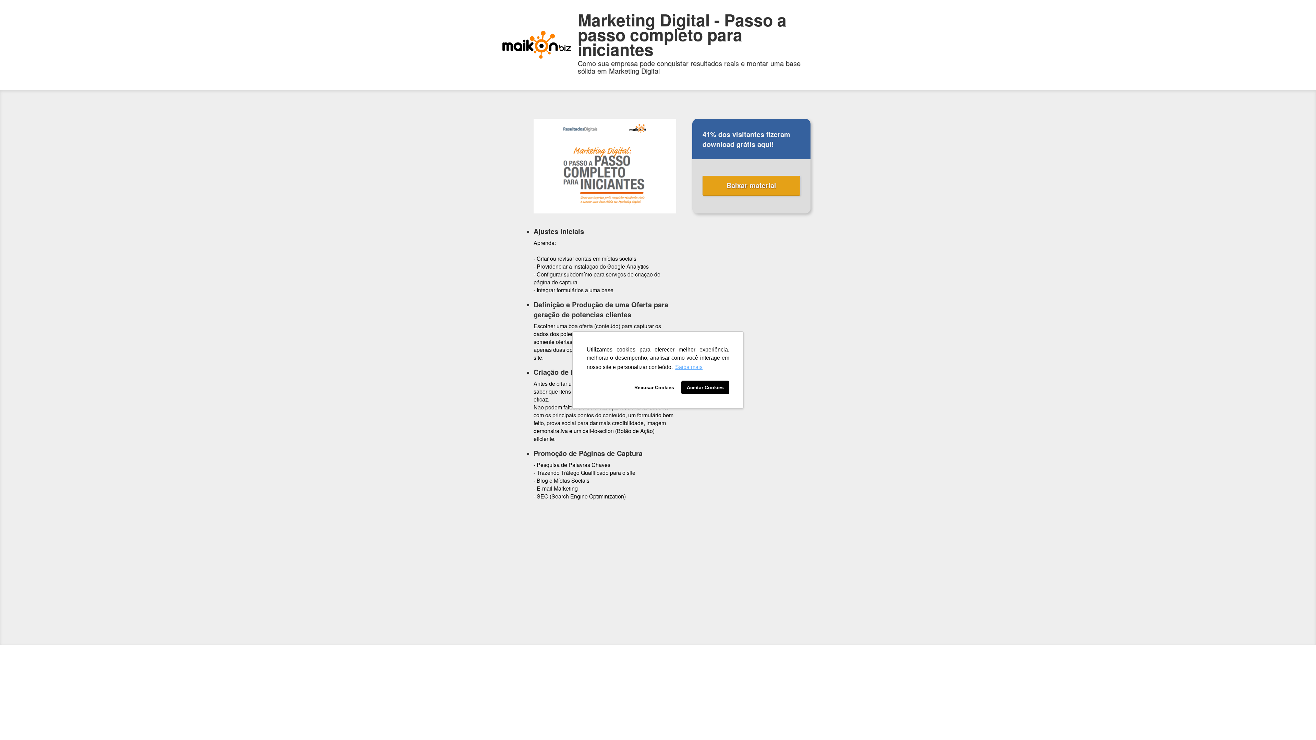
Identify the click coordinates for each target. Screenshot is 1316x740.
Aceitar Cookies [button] (705, 387)
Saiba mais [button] (689, 367)
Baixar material (751, 185)
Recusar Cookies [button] (654, 387)
